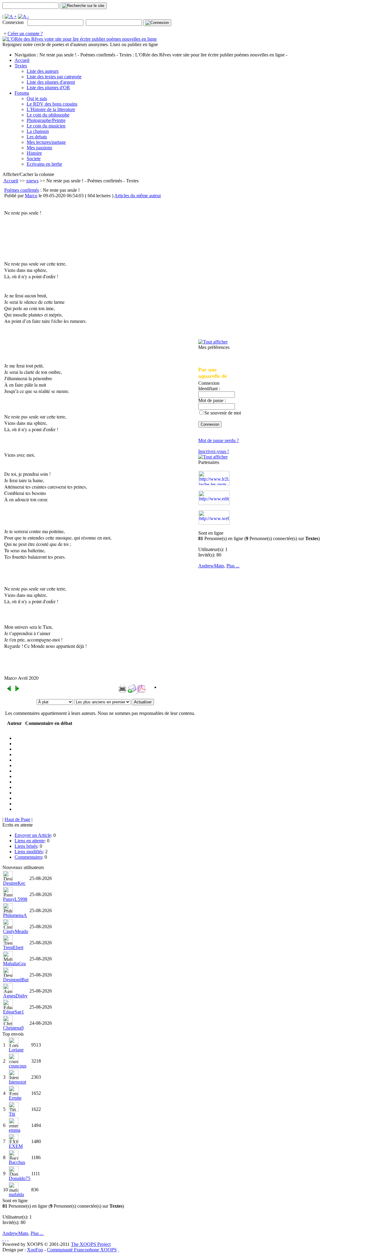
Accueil (22, 60)
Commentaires (28, 857)
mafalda (16, 1194)
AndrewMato (211, 565)
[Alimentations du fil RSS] (118, 1249)
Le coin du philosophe (48, 114)
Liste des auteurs (43, 71)
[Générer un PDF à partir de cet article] (142, 691)
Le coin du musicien (46, 125)
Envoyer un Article (33, 835)
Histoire (34, 153)
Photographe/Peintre (46, 120)
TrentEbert (13, 947)
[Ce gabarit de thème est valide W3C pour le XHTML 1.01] (5, 1238)
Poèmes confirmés (21, 190)
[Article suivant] (17, 690)
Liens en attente (30, 840)
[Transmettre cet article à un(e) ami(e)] (133, 691)
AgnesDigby (15, 995)
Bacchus (17, 1162)
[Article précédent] (9, 690)
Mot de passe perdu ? (218, 440)
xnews (32, 180)
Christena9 (13, 1027)
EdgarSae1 (13, 1011)
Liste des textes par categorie (54, 76)
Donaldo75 (19, 1178)
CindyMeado (15, 931)
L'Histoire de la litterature (51, 109)
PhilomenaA (15, 915)
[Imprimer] (122, 691)
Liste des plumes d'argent (51, 82)
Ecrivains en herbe (44, 164)
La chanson (38, 131)
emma (14, 1130)
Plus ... (232, 565)
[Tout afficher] (213, 341)
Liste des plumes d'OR (48, 87)
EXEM (16, 1146)
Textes (21, 65)
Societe (34, 158)
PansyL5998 (15, 899)
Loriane (16, 1049)
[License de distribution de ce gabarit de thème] (3, 1238)
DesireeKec (14, 883)
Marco (31, 195)
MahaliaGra (14, 963)
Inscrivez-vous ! (213, 451)
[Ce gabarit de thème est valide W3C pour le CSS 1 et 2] (7, 1238)
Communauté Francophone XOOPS (82, 1249)
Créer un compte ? (25, 33)
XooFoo (35, 1249)
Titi (12, 1114)
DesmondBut (15, 979)
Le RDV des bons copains (52, 104)
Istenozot (17, 1081)
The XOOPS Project (91, 1244)
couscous (17, 1065)
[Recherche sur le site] (83, 5)
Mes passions (39, 147)
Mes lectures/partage (46, 142)
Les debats (37, 136)
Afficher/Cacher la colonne (28, 174)
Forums (22, 93)
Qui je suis (37, 98)
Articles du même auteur (137, 195)
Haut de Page (17, 819)
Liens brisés (26, 846)
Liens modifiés (29, 851)
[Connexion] (157, 22)
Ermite (15, 1098)
